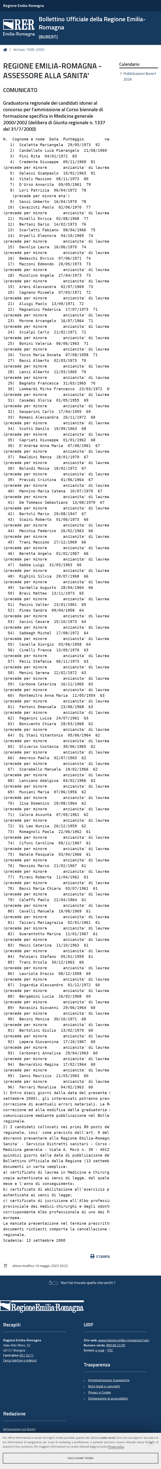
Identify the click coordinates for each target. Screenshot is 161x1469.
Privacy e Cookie (99, 1392)
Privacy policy (116, 1446)
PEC (110, 1350)
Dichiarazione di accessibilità (108, 1398)
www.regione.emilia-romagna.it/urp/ (123, 1340)
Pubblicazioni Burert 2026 (139, 76)
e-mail (99, 1350)
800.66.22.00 (115, 1345)
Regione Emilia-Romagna (23, 5)
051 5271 (26, 1355)
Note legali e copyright (104, 1386)
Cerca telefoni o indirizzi (19, 1360)
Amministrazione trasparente (109, 1380)
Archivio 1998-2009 (28, 49)
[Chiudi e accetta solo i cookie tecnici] (151, 1443)
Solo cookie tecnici (80, 1458)
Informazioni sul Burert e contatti (19, 1432)
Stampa (103, 1256)
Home (6, 50)
